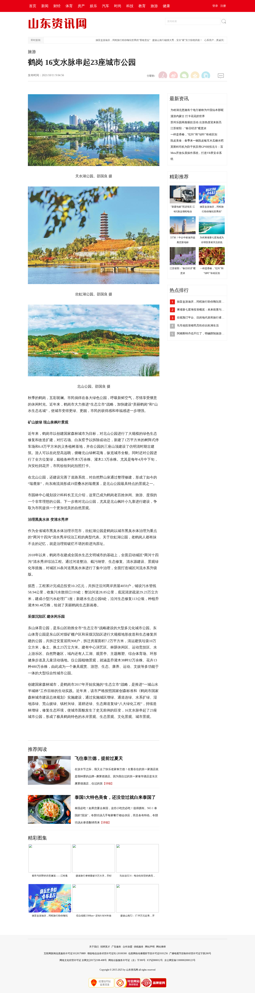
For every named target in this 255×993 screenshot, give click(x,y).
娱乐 (93, 6)
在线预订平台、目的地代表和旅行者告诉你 (203, 317)
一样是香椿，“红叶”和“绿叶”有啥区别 (194, 134)
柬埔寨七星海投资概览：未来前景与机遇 (202, 309)
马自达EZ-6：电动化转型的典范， (137, 875)
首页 (32, 6)
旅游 (154, 6)
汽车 (105, 6)
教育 (142, 6)
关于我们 (94, 946)
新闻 (44, 6)
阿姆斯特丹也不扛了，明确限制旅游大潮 (202, 333)
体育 (69, 6)
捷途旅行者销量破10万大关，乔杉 (94, 875)
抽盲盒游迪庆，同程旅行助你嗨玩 (50, 915)
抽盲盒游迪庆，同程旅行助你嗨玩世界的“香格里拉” (112, 40)
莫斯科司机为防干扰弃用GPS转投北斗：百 (197, 146)
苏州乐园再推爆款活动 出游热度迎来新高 (196, 122)
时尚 (117, 6)
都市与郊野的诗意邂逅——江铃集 (50, 875)
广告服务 (116, 946)
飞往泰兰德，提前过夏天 (99, 758)
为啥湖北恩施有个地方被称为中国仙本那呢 (197, 110)
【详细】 (108, 783)
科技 (129, 6)
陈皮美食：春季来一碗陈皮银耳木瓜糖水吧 (197, 140)
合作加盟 (127, 946)
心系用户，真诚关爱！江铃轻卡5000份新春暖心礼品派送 (223, 40)
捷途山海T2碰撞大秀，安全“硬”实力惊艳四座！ (167, 40)
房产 (81, 6)
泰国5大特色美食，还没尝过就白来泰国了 (115, 797)
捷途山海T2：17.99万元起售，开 (137, 915)
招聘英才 (105, 946)
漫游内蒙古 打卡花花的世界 (188, 116)
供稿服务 (138, 946)
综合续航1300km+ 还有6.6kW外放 (93, 915)
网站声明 (150, 946)
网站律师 (161, 946)
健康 (166, 6)
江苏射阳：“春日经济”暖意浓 (188, 128)
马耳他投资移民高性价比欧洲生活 (198, 325)
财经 (57, 6)
